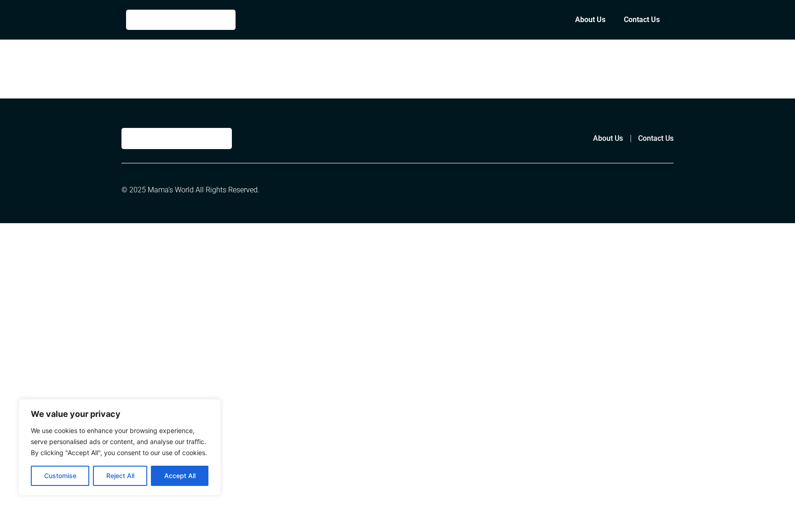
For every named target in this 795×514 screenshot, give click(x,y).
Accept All (180, 475)
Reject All (120, 475)
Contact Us (642, 19)
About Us (590, 19)
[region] (119, 447)
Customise (60, 475)
